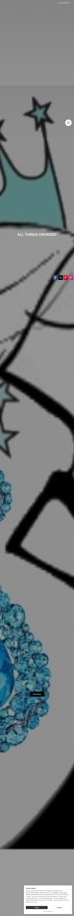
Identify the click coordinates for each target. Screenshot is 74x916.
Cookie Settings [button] (48, 911)
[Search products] (68, 122)
